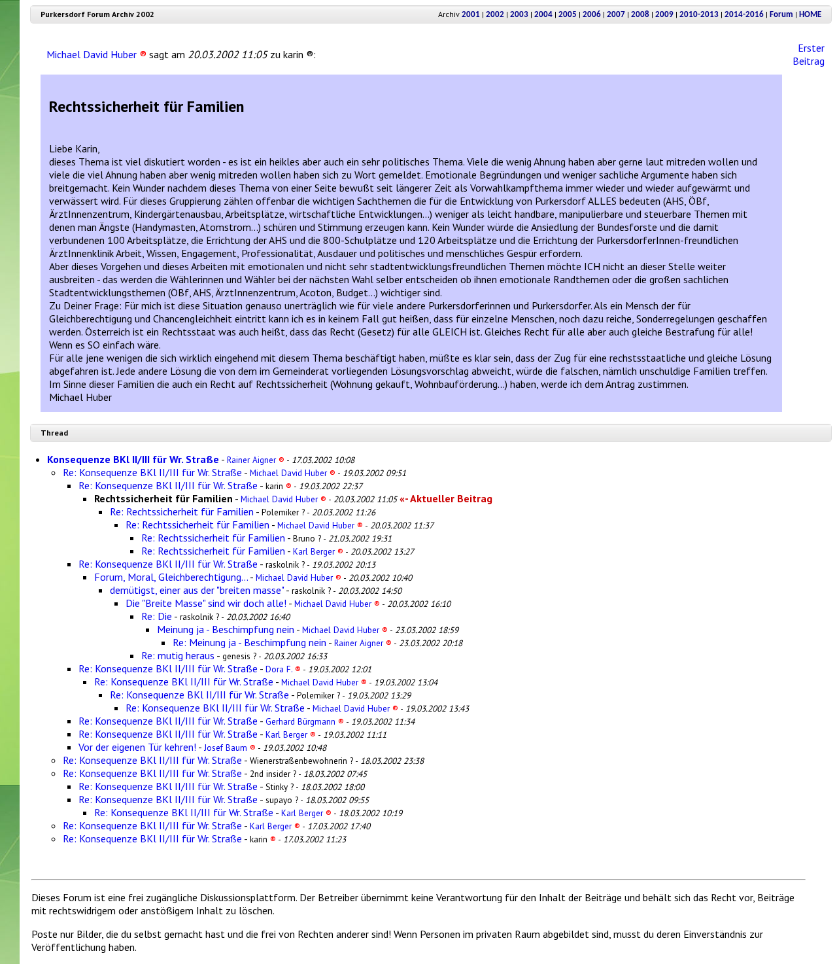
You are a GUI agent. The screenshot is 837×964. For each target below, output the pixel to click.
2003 (519, 14)
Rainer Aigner (255, 460)
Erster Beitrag (809, 54)
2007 (616, 14)
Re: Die (156, 616)
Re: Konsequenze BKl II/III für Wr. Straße (152, 472)
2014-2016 (744, 14)
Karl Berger (318, 551)
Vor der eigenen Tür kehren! (137, 746)
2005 (567, 14)
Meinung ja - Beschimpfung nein (225, 629)
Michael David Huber (96, 54)
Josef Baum (230, 747)
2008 (640, 14)
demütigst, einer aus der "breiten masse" (197, 589)
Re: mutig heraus (177, 655)
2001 (471, 14)
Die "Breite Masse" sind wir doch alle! (206, 603)
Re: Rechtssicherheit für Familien (182, 511)
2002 (495, 14)
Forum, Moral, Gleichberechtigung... (171, 576)
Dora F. (283, 669)
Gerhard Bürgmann (304, 721)
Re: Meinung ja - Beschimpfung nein (249, 642)
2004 (543, 14)
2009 (664, 14)
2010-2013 (699, 14)
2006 (592, 14)
